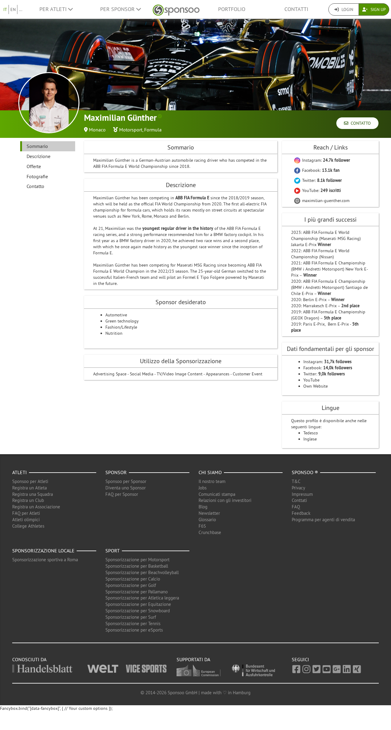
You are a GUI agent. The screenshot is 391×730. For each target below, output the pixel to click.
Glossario (207, 519)
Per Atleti (53, 9)
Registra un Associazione (36, 507)
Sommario (37, 146)
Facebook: (320, 170)
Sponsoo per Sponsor (125, 481)
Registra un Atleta (29, 488)
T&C (296, 481)
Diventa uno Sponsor (125, 488)
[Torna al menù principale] (176, 9)
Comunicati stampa (217, 494)
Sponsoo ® (305, 472)
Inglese (310, 439)
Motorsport (130, 130)
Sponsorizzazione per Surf (130, 617)
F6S (202, 526)
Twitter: (321, 180)
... (20, 9)
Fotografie (37, 176)
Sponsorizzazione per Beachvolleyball (142, 572)
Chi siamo (210, 472)
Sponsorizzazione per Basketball (136, 566)
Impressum (302, 494)
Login (346, 9)
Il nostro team (212, 481)
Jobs (202, 488)
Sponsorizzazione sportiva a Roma (45, 559)
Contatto (359, 123)
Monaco (97, 130)
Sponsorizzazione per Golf (130, 585)
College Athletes (28, 526)
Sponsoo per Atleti (30, 481)
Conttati (299, 500)
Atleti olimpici (26, 519)
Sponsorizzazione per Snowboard (137, 611)
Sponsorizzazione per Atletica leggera (142, 598)
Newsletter (209, 513)
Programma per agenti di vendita (323, 519)
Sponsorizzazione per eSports (134, 630)
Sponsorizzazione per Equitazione (138, 604)
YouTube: (321, 190)
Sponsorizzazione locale (43, 551)
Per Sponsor (118, 9)
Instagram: (325, 160)
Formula (153, 130)
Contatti (296, 9)
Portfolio (231, 9)
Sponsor (116, 472)
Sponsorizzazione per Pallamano (136, 592)
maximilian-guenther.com (325, 200)
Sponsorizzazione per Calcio (132, 579)
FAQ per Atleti (26, 513)
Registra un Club (28, 500)
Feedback (301, 513)
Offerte (34, 166)
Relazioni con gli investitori (225, 500)
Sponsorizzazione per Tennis (132, 623)
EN (13, 9)
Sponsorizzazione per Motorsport (137, 559)
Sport (112, 551)
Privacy (298, 488)
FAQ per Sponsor (121, 494)
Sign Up (377, 9)
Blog (203, 507)
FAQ (296, 507)
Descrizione (38, 156)
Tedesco (310, 433)
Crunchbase (210, 532)
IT (5, 9)
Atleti (19, 472)
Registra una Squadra (32, 494)
